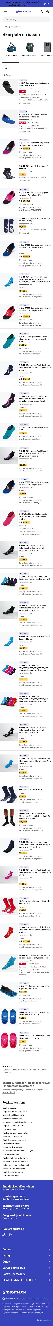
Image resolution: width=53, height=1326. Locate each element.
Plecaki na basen (29, 55)
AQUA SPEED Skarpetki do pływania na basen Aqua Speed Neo (35, 144)
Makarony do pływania (12, 1147)
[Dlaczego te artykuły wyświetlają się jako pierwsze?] (3, 75)
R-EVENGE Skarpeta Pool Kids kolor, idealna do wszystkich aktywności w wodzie (35, 367)
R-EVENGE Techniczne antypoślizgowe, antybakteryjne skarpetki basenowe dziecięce (33, 667)
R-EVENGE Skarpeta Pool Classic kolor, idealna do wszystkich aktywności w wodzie (33, 453)
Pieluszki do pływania (12, 1136)
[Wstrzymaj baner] (45, 4)
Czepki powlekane (10, 1154)
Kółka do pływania (10, 1176)
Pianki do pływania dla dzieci (15, 1158)
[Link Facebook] (4, 1235)
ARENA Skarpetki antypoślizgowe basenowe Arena (34, 84)
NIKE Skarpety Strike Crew (30, 790)
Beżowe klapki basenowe (13, 1169)
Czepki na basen (9, 1129)
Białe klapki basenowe (12, 1119)
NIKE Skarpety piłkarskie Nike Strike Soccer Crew (35, 902)
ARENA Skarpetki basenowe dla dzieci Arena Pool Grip (33, 115)
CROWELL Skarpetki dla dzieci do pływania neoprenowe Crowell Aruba (34, 339)
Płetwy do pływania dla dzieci (15, 1165)
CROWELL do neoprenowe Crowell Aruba (34, 428)
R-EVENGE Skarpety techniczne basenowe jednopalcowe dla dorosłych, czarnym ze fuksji (33, 398)
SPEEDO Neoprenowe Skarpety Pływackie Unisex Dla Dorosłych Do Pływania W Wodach (34, 815)
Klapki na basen (9, 1108)
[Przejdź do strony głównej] (23, 11)
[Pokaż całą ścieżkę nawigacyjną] (3, 27)
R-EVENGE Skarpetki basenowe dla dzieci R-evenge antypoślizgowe (34, 956)
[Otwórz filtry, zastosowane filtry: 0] (6, 68)
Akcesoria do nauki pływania (15, 1161)
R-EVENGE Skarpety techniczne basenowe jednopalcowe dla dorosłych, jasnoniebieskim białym (34, 279)
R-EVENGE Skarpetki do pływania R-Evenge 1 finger (35, 637)
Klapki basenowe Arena (12, 1172)
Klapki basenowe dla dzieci (14, 1111)
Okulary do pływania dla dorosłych (17, 1151)
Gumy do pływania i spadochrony (17, 1122)
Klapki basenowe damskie (14, 1140)
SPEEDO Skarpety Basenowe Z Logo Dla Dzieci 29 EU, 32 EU (35, 1013)
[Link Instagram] (10, 1235)
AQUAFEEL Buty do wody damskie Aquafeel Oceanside (34, 987)
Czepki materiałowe (11, 1144)
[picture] (9, 87)
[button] (39, 97)
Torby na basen (11, 55)
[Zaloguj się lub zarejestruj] (42, 12)
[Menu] (5, 12)
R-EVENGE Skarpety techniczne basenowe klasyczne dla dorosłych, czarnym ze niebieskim (35, 844)
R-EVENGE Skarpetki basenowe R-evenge (34, 167)
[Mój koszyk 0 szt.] (48, 12)
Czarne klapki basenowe (13, 1115)
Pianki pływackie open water (15, 1133)
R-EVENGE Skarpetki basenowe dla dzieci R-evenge (34, 219)
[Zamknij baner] (49, 4)
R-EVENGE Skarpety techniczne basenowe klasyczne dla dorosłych (34, 578)
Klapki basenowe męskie (13, 1126)
